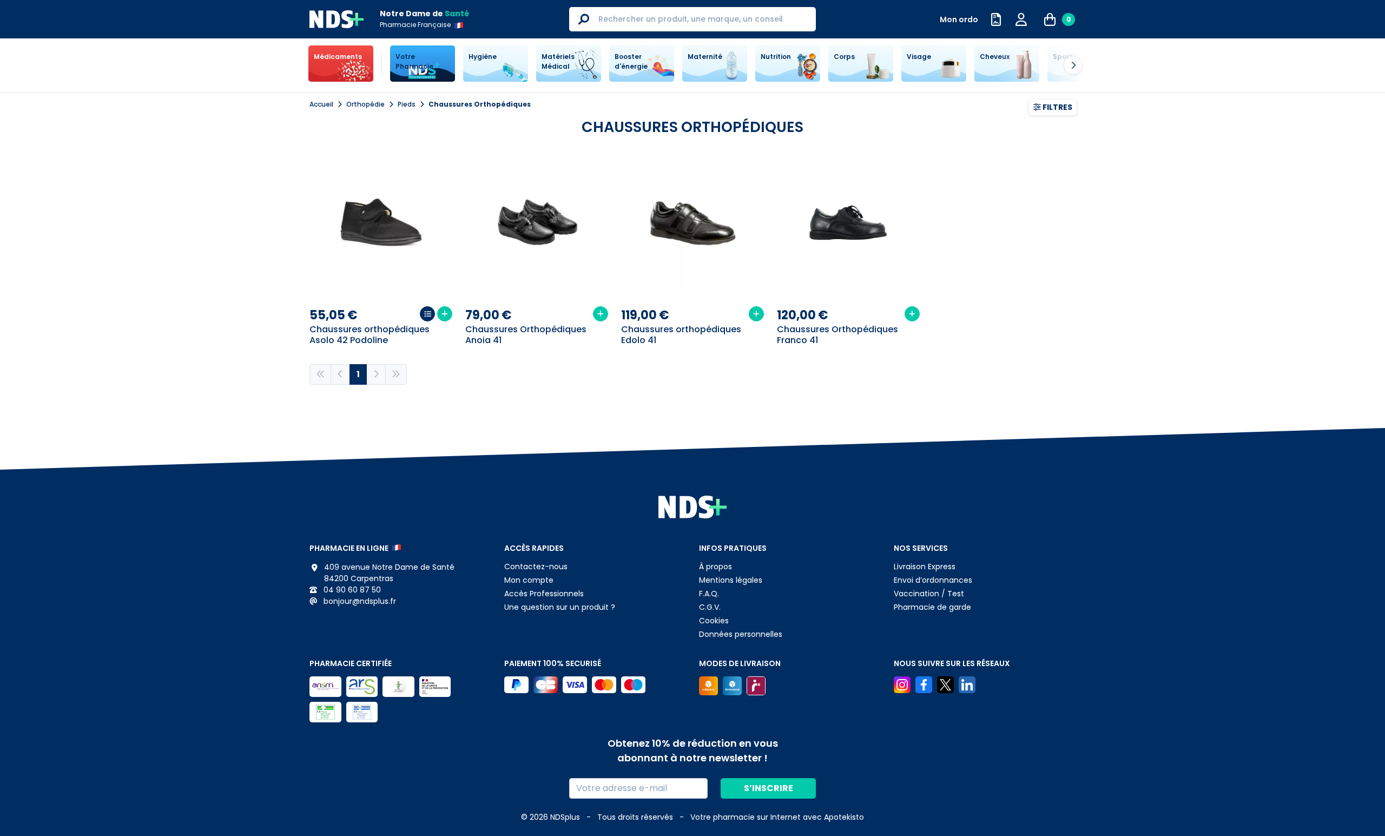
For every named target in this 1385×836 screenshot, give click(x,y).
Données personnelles (740, 634)
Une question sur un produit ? (559, 607)
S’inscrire (768, 788)
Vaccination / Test (929, 593)
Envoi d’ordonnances (933, 580)
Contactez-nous (536, 566)
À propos (715, 566)
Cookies (714, 620)
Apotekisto (777, 817)
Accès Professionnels (544, 593)
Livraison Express (924, 566)
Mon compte (528, 580)
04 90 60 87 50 (351, 589)
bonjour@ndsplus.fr (358, 601)
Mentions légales (730, 580)
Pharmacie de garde (932, 607)
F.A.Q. (709, 593)
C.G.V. (710, 607)
